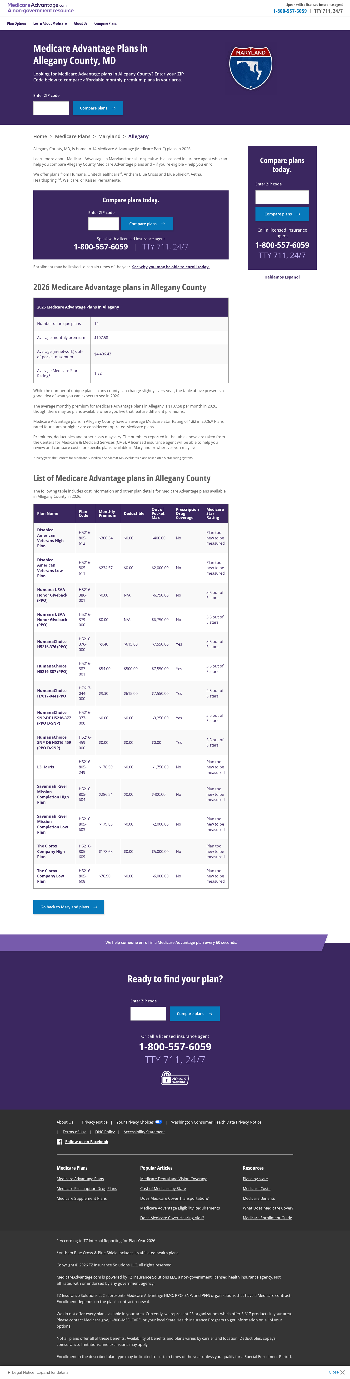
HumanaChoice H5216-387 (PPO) (52, 668)
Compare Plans (105, 23)
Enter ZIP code (46, 95)
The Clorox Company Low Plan (50, 876)
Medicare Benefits (259, 1198)
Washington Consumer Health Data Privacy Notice (216, 1122)
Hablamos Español (282, 277)
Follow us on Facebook (86, 1141)
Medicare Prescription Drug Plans (87, 1188)
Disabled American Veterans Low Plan (50, 567)
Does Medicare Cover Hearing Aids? (172, 1217)
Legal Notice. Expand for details (40, 1372)
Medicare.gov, (96, 1320)
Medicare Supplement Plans (82, 1198)
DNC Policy (105, 1132)
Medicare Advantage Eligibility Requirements (180, 1208)
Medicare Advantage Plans (80, 1178)
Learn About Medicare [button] (50, 23)
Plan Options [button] (16, 23)
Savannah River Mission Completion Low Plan (52, 824)
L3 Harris (45, 767)
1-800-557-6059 (290, 10)
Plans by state (255, 1178)
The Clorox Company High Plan (51, 851)
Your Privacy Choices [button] (135, 1122)
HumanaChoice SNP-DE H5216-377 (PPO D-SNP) (54, 718)
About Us (65, 1122)
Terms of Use (74, 1132)
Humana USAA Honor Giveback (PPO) (52, 595)
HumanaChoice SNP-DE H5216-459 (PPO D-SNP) (54, 743)
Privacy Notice (95, 1122)
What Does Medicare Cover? (268, 1208)
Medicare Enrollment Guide (267, 1217)
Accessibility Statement (144, 1132)
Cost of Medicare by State (163, 1188)
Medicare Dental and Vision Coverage (173, 1178)
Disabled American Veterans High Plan (50, 537)
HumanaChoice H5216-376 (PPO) (52, 644)
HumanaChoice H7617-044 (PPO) (52, 693)
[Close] (338, 1370)
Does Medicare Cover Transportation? (174, 1198)
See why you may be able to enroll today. (171, 266)
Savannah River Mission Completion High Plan (53, 794)
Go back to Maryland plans (64, 907)
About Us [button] (80, 23)
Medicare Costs (256, 1188)
